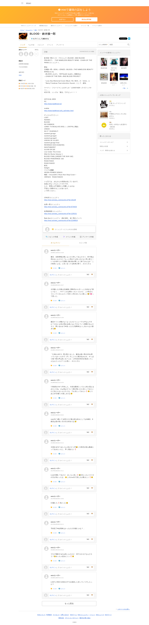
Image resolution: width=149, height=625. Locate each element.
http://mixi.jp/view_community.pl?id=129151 (60, 213)
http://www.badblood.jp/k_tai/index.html (59, 110)
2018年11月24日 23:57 (57, 350)
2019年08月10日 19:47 (57, 285)
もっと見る (69, 603)
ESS (21, 86)
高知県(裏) (104, 68)
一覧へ (124, 88)
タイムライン (55, 243)
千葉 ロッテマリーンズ (117, 103)
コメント (63, 268)
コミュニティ (29, 30)
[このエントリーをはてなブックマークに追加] (129, 39)
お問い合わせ (65, 615)
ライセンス (56, 615)
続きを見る (87, 264)
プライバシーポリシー (72, 618)
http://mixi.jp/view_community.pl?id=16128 (60, 200)
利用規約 (49, 615)
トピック (41, 45)
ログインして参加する (41, 39)
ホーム (22, 30)
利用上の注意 (104, 146)
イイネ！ (55, 268)
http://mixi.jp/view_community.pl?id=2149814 (61, 220)
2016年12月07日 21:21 (57, 577)
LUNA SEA (30, 83)
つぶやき (31, 45)
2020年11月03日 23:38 (57, 252)
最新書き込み (43, 25)
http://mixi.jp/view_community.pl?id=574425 (60, 207)
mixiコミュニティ (83, 615)
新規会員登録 (86, 19)
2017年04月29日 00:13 (57, 524)
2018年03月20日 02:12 (57, 442)
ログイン (62, 19)
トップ (22, 45)
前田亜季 (124, 68)
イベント (50, 45)
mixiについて (41, 615)
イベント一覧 (85, 25)
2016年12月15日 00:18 (57, 549)
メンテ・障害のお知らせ (107, 150)
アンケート (60, 45)
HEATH (22, 88)
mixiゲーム (73, 615)
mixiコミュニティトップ (28, 25)
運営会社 (61, 618)
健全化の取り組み (85, 618)
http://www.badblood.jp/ (53, 104)
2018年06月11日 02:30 (57, 382)
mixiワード (108, 615)
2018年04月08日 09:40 (57, 415)
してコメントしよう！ (61, 275)
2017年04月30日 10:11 (57, 470)
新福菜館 (104, 83)
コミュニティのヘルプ (107, 142)
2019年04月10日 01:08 (57, 317)
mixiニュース (100, 615)
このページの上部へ (123, 609)
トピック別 (83, 243)
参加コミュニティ (56, 25)
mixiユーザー (55, 250)
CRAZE (22, 83)
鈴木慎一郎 (32, 86)
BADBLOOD (31, 88)
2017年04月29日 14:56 (57, 498)
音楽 (35, 30)
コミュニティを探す (71, 25)
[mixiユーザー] (46, 251)
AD (26, 86)
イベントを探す (97, 25)
